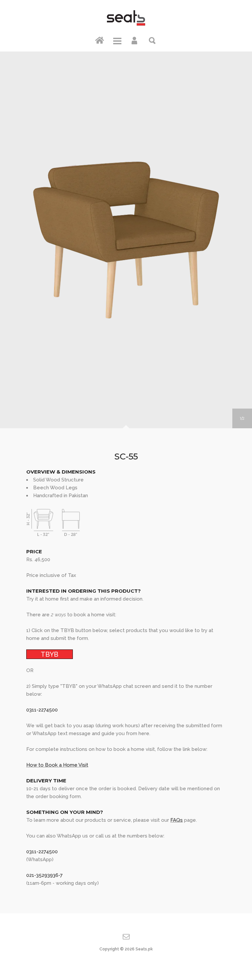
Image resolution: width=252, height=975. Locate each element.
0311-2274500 (42, 710)
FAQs (176, 820)
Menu (117, 40)
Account (135, 40)
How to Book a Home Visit (57, 765)
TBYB (49, 654)
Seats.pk (144, 949)
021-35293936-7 (44, 875)
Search (152, 40)
